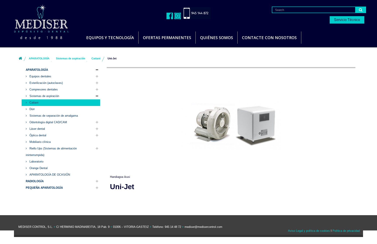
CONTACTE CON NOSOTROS (269, 37)
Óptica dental (37, 135)
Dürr (32, 109)
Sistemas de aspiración (44, 96)
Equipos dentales (40, 76)
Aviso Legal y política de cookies (309, 230)
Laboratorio (36, 161)
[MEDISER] (36, 21)
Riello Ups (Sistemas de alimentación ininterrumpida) (51, 152)
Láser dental (37, 128)
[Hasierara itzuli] (20, 58)
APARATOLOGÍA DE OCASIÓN (49, 174)
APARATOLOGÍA (37, 69)
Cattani (33, 102)
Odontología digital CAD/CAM (48, 122)
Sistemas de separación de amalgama (53, 115)
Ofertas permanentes (167, 37)
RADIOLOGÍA (35, 181)
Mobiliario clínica (40, 142)
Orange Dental (38, 168)
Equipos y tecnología (110, 37)
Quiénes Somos (216, 37)
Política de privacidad (346, 230)
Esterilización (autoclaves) (46, 83)
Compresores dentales (43, 89)
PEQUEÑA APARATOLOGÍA (44, 187)
